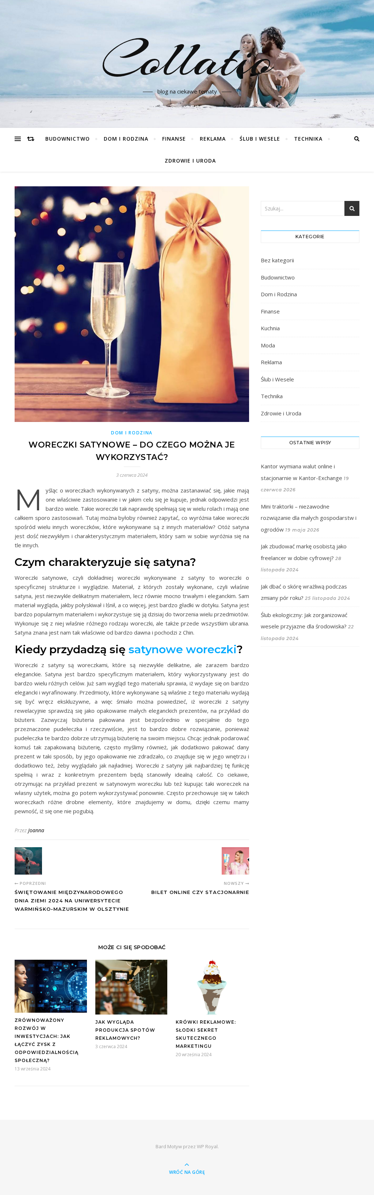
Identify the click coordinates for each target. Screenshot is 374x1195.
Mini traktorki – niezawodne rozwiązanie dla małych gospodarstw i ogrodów (308, 518)
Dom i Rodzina (126, 138)
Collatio (187, 59)
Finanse (174, 138)
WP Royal (207, 1146)
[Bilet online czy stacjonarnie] (235, 861)
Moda (268, 345)
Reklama (213, 138)
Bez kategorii (277, 260)
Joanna (36, 830)
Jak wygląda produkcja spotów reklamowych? (125, 1030)
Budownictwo (67, 138)
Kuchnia (270, 328)
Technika (308, 138)
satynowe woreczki (183, 649)
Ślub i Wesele (260, 138)
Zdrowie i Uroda (190, 160)
